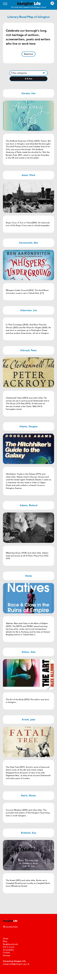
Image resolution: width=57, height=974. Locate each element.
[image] (29, 4)
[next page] (33, 904)
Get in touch (8, 947)
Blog (5, 941)
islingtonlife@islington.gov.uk (16, 964)
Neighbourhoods (10, 944)
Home (5, 938)
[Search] (52, 3)
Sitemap (6, 955)
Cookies (6, 952)
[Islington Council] (10, 929)
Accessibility (8, 950)
